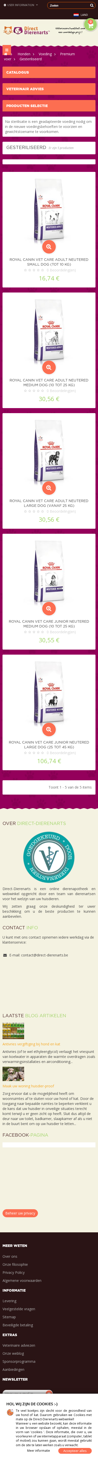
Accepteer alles (75, 1450)
